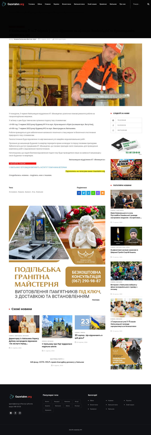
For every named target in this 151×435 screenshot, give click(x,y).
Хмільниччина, (121, 247)
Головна (32, 4)
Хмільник (113, 4)
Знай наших (92, 4)
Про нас (123, 4)
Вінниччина (66, 4)
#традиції (56, 401)
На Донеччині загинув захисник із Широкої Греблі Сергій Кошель (124, 251)
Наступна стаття (56, 359)
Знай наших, (18, 335)
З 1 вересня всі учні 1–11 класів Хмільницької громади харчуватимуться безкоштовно (123, 324)
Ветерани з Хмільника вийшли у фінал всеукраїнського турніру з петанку (124, 287)
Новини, (11, 335)
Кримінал (103, 4)
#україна (47, 406)
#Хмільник (39, 192)
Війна (40, 4)
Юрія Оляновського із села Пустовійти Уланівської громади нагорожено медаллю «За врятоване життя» (126, 215)
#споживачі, (13, 192)
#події (76, 401)
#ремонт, (28, 192)
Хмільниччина (79, 4)
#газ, (33, 192)
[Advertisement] (75, 23)
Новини (48, 4)
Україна (56, 4)
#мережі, (21, 192)
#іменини (67, 401)
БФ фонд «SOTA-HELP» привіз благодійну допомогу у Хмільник (57, 362)
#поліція (77, 406)
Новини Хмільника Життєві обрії (25, 39)
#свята (47, 401)
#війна (68, 406)
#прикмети (48, 410)
